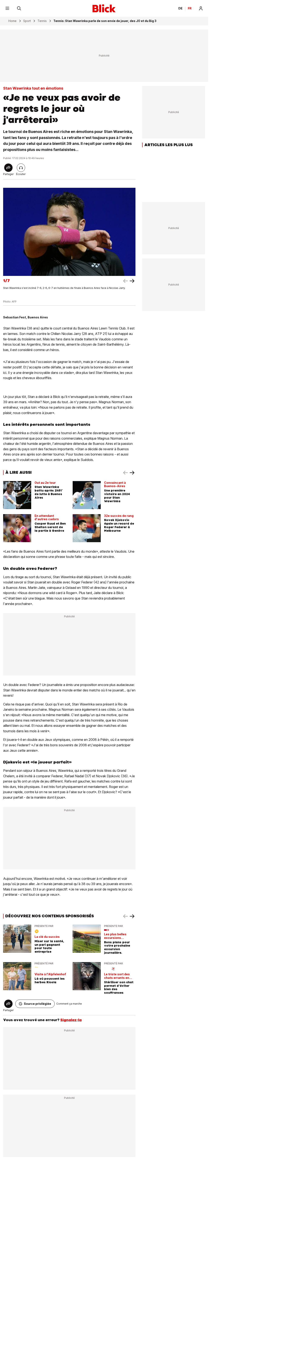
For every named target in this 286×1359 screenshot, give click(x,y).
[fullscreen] (69, 232)
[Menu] (7, 8)
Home (12, 21)
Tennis (42, 21)
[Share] (8, 167)
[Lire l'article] (21, 167)
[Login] (201, 8)
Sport (27, 21)
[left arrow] (132, 281)
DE (180, 8)
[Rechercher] (19, 8)
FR (190, 8)
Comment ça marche (69, 1003)
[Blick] (104, 8)
